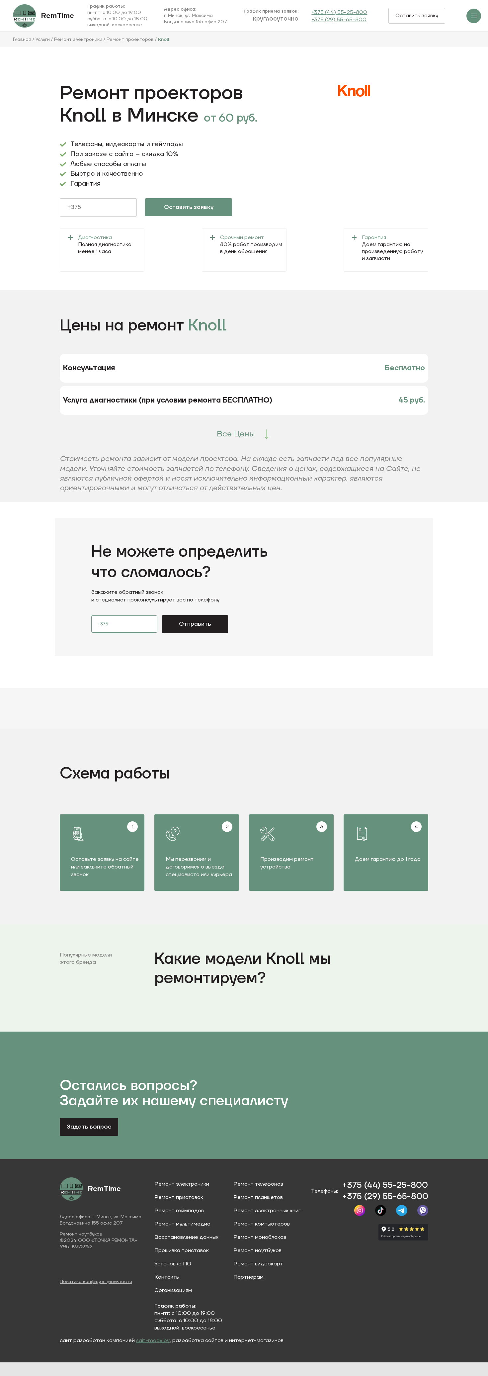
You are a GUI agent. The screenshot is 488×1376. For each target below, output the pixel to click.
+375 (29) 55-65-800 (338, 19)
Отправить (195, 624)
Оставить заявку (416, 15)
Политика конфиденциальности (96, 1282)
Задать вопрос (89, 1127)
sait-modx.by (153, 1340)
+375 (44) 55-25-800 (339, 12)
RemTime (57, 15)
